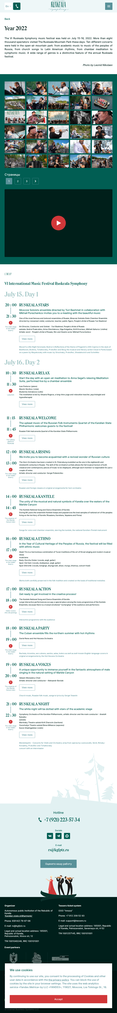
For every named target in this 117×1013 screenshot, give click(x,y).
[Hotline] (16, 6)
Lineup (8, 274)
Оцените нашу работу (58, 863)
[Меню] (108, 6)
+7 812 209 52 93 (75, 915)
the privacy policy (58, 979)
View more (27, 339)
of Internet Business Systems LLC (22, 1009)
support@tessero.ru (76, 920)
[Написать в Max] (67, 836)
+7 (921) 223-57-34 (62, 820)
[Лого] (58, 6)
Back (7, 18)
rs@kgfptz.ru (58, 850)
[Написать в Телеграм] (58, 836)
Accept (58, 999)
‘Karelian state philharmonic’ (18, 916)
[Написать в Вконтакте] (50, 836)
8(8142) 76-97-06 (21, 921)
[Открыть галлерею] (15, 88)
